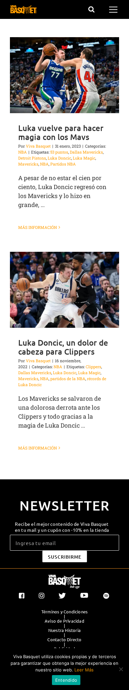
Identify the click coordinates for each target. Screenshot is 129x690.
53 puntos (59, 152)
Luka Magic (84, 158)
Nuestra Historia (64, 630)
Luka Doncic (59, 158)
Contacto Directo (64, 639)
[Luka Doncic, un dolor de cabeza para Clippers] (64, 290)
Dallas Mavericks (86, 152)
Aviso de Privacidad (64, 621)
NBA (22, 152)
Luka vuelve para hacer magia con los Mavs (61, 132)
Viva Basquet (38, 146)
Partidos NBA (63, 164)
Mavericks (28, 164)
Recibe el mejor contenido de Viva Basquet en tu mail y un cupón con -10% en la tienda (62, 527)
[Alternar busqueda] (91, 9)
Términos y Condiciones (64, 611)
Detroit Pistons (32, 158)
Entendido (66, 680)
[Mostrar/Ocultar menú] (114, 10)
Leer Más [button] (84, 669)
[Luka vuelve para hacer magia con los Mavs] (64, 75)
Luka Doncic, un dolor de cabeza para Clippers (63, 347)
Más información (37, 227)
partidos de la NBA (67, 378)
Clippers (93, 366)
